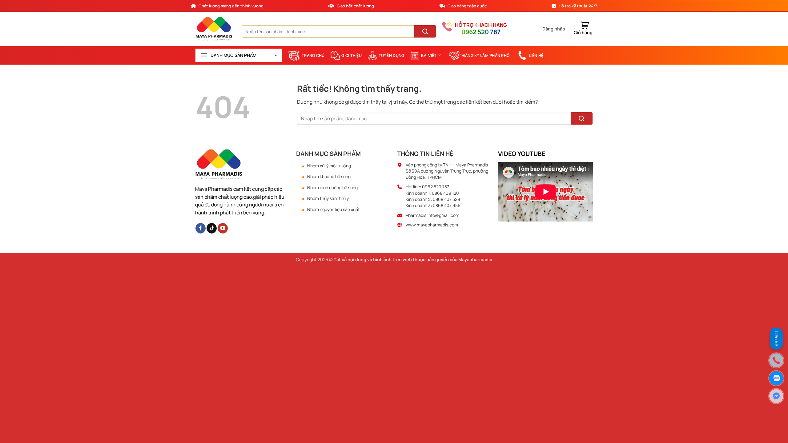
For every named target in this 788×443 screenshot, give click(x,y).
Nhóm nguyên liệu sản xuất (333, 209)
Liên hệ (536, 55)
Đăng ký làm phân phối (486, 55)
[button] (553, 28)
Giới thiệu (351, 55)
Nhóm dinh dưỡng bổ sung (332, 187)
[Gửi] (425, 31)
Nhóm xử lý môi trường (329, 166)
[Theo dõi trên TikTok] (212, 228)
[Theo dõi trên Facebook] (200, 228)
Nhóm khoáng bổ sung (329, 176)
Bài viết (428, 55)
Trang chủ (313, 55)
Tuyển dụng (391, 55)
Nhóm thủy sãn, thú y (328, 198)
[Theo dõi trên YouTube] (223, 228)
